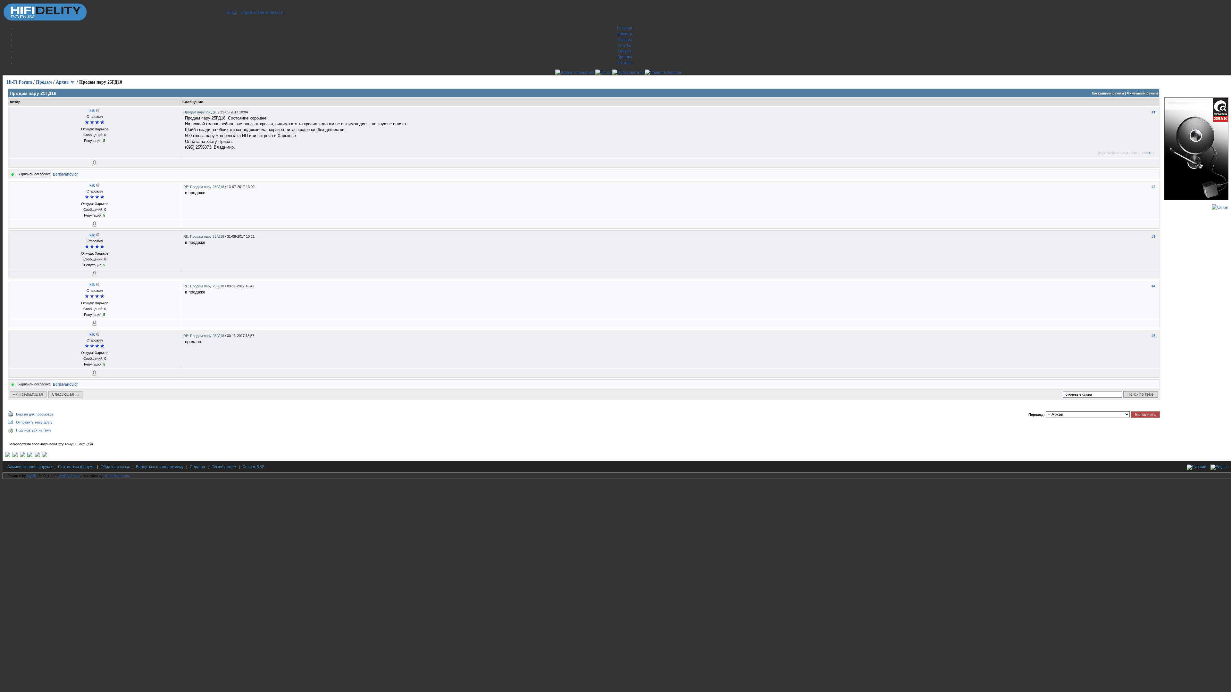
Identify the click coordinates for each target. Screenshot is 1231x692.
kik (92, 111)
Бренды (624, 57)
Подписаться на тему (33, 430)
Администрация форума (29, 467)
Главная (624, 28)
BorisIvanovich (66, 174)
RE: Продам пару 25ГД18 (204, 187)
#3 (1153, 236)
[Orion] (1220, 207)
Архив (62, 82)
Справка (197, 467)
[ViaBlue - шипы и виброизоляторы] (37, 456)
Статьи (624, 45)
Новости (624, 34)
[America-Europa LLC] (15, 456)
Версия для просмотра (34, 414)
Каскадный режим (1108, 93)
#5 (1153, 336)
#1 (1153, 112)
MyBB (31, 476)
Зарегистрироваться (262, 12)
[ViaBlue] (22, 456)
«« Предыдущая (28, 394)
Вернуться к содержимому (160, 467)
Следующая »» (66, 394)
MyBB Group (69, 476)
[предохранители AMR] (7, 456)
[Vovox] (44, 456)
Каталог (624, 63)
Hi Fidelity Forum (117, 476)
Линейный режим (1142, 93)
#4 (1153, 286)
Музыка (625, 51)
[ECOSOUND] (29, 456)
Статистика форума (76, 467)
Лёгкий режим (223, 467)
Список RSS (253, 467)
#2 (1153, 187)
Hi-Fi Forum (19, 82)
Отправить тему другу (34, 422)
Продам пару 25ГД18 (200, 112)
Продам (44, 82)
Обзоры (624, 39)
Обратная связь (115, 467)
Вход (232, 12)
